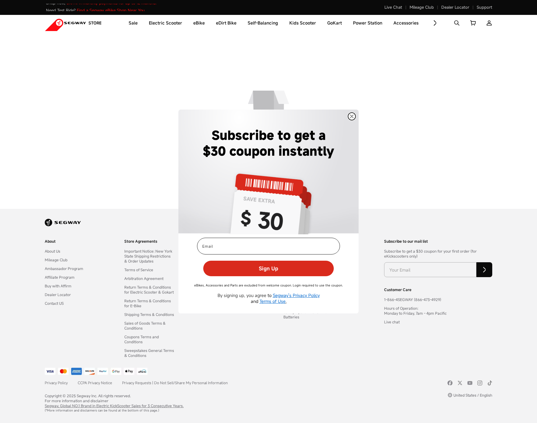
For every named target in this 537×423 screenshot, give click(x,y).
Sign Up (268, 268)
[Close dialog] (352, 116)
